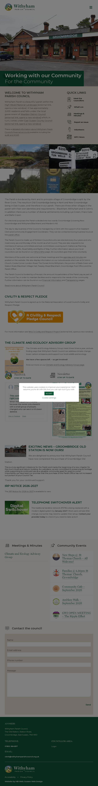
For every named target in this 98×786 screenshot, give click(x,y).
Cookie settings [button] (49, 398)
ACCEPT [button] (49, 393)
